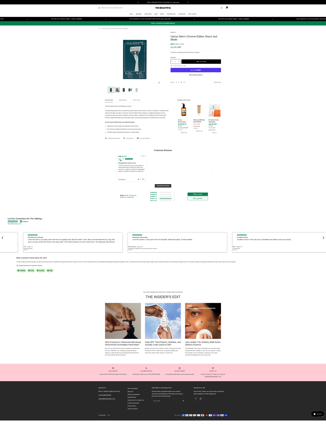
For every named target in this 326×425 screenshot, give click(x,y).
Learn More (170, 2)
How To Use (136, 100)
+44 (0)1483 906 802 (104, 395)
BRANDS (139, 14)
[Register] (183, 400)
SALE (131, 14)
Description (109, 100)
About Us (130, 391)
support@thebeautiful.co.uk (106, 399)
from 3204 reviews (13, 224)
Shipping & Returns (114, 138)
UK (109, 415)
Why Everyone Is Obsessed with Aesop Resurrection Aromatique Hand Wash (123, 343)
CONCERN (181, 14)
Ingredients (123, 100)
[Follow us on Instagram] (200, 398)
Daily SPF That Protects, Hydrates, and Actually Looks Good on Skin (163, 343)
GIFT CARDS (192, 14)
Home (100, 28)
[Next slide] (211, 170)
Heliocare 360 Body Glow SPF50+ (199, 121)
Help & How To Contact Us (136, 400)
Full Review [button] (122, 179)
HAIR (156, 14)
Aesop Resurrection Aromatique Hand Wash (183, 121)
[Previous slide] (114, 170)
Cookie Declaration (133, 403)
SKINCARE (148, 14)
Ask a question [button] (198, 198)
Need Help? (130, 138)
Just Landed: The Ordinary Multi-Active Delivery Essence (202, 343)
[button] (175, 44)
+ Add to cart (199, 131)
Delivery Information (134, 394)
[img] (122, 156)
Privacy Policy (132, 406)
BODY (162, 14)
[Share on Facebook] (176, 82)
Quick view (184, 132)
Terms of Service (133, 408)
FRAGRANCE (171, 14)
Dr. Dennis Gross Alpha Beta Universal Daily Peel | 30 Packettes (214, 121)
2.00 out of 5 (132, 195)
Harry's (173, 32)
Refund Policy (132, 397)
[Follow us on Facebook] (196, 398)
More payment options (195, 75)
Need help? (217, 82)
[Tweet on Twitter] (181, 82)
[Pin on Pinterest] (178, 82)
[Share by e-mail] (184, 82)
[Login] (221, 8)
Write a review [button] (197, 194)
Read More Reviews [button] (163, 186)
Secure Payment (145, 138)
